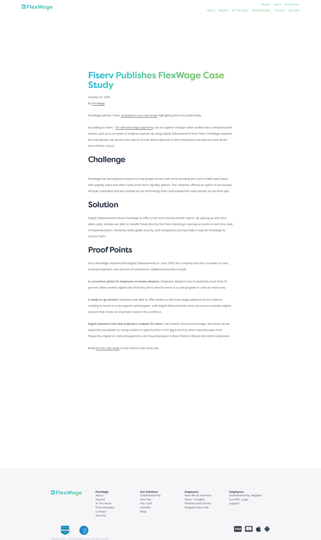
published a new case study (139, 115)
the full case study (107, 348)
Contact (279, 10)
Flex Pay (145, 499)
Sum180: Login (238, 499)
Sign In (277, 4)
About (211, 10)
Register (265, 4)
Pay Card (146, 503)
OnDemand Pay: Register (245, 495)
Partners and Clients (198, 503)
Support (234, 503)
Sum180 (145, 507)
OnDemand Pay (150, 495)
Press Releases (261, 10)
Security (294, 10)
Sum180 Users (292, 4)
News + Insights (195, 499)
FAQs (143, 511)
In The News (240, 10)
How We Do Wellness (198, 495)
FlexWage (98, 103)
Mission (223, 10)
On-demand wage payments (134, 127)
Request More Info (197, 507)
